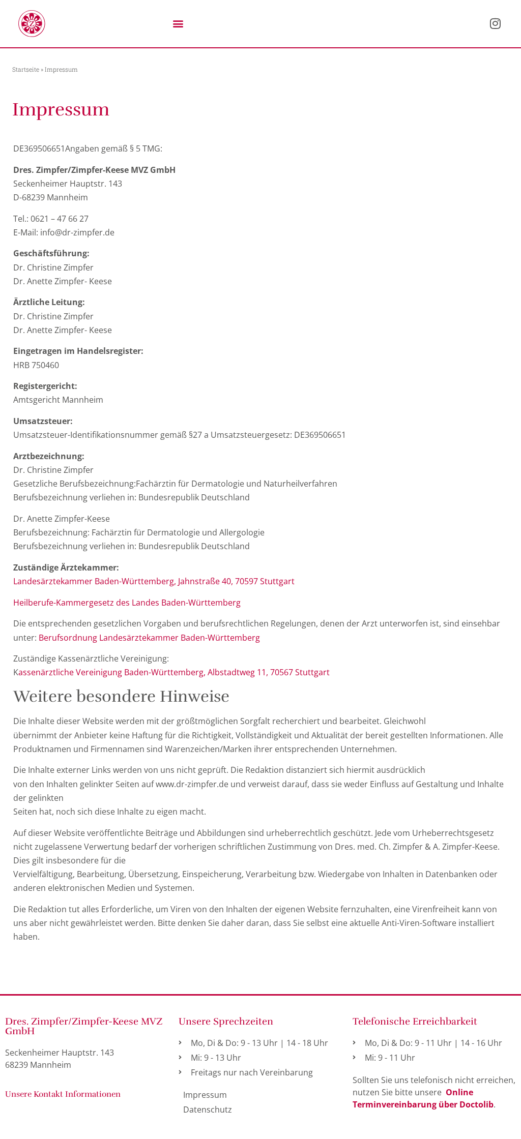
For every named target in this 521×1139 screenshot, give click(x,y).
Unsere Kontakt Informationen (63, 1094)
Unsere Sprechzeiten (226, 1021)
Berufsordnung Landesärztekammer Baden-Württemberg (149, 637)
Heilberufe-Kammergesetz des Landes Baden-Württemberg (127, 602)
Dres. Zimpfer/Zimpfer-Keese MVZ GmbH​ (83, 1026)
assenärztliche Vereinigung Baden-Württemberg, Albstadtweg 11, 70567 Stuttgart (174, 672)
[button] (177, 23)
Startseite (25, 69)
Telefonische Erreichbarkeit (415, 1021)
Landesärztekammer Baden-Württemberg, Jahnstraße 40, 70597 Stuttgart (154, 581)
